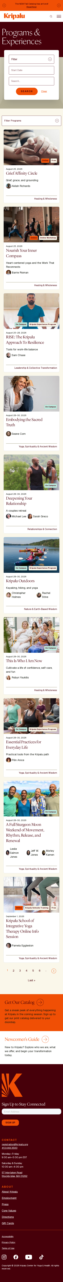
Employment (9, 1198)
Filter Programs (12, 120)
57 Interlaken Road (12, 1172)
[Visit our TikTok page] (41, 1257)
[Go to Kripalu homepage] (12, 1084)
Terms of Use (8, 1248)
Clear (44, 91)
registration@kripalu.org (15, 1144)
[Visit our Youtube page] (28, 1257)
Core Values (9, 1210)
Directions (8, 1217)
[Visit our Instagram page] (4, 1257)
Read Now (32, 7)
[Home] (14, 14)
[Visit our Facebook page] (15, 1257)
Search (27, 91)
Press (5, 1204)
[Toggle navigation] (59, 16)
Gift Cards (8, 1223)
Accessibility (8, 1236)
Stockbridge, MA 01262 (14, 1176)
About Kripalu (10, 1191)
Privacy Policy (8, 1242)
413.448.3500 (9, 1148)
